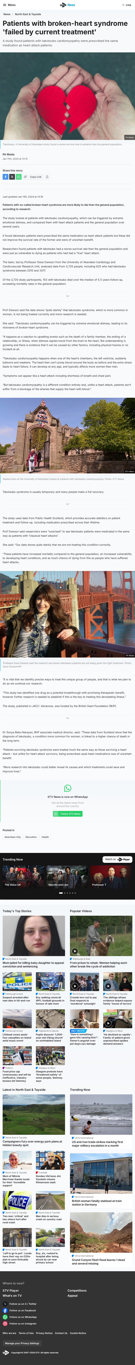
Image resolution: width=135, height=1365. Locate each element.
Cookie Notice (78, 1333)
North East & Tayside (28, 14)
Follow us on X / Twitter (23, 1303)
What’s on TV (12, 1295)
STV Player (11, 1290)
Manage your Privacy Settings (22, 1343)
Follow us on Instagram (23, 1323)
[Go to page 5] (72, 893)
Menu (11, 5)
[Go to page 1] (61, 893)
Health (45, 837)
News (7, 14)
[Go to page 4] (70, 893)
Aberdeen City (13, 837)
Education (31, 837)
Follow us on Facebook (23, 1310)
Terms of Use (26, 1333)
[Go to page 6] (75, 893)
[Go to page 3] (67, 893)
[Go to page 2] (64, 893)
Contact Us (61, 1333)
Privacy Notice (44, 1333)
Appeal (73, 1295)
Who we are (9, 1333)
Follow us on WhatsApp (23, 1317)
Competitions (77, 1290)
